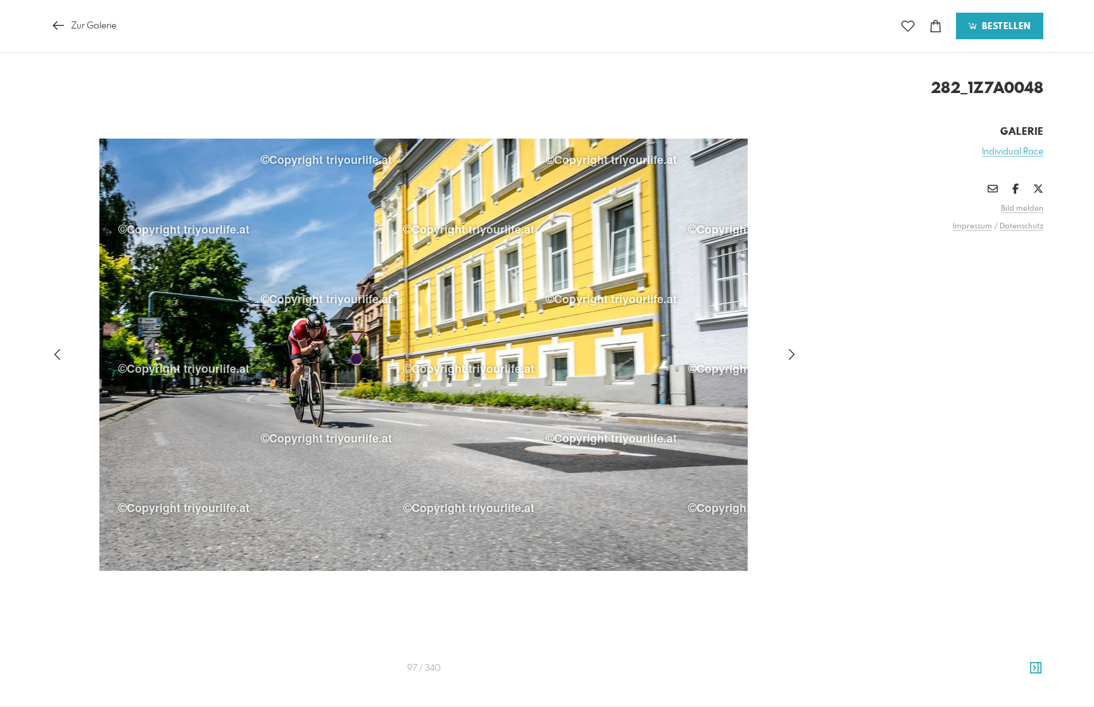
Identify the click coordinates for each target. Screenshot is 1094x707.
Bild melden (1022, 209)
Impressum (972, 226)
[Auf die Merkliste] (907, 26)
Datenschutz (1021, 226)
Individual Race (1012, 151)
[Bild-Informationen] (1035, 668)
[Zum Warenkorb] (935, 26)
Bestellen (1005, 26)
